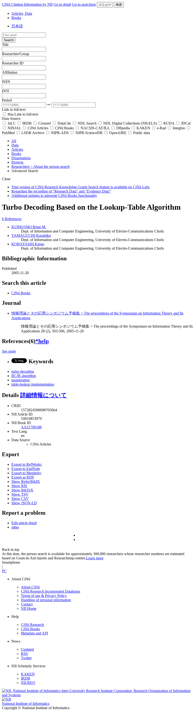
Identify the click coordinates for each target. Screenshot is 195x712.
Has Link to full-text (22, 114)
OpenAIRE (117, 133)
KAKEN (143, 128)
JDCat (185, 123)
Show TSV (20, 494)
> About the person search (50, 167)
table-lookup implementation (32, 384)
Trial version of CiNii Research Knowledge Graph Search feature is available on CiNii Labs (80, 187)
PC (4, 571)
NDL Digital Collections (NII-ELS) (130, 123)
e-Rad (161, 128)
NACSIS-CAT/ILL (95, 128)
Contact (27, 604)
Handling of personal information (46, 600)
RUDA (168, 123)
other (15, 527)
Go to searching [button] (84, 4)
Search (9, 40)
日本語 (17, 26)
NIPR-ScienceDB (88, 133)
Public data (141, 133)
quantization (20, 380)
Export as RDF (22, 477)
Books (16, 18)
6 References (11, 219)
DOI (5, 91)
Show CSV (20, 499)
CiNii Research (32, 625)
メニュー (105, 4)
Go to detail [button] (62, 4)
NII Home (28, 608)
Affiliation (9, 72)
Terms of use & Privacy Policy (44, 596)
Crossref (44, 123)
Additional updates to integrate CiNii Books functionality (54, 196)
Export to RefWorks (26, 464)
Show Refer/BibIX (25, 482)
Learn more (94, 558)
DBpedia (123, 128)
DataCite (64, 123)
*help (42, 341)
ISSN (6, 82)
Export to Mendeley (26, 473)
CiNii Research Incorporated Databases (50, 591)
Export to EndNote (25, 469)
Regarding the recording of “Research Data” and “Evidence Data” (61, 191)
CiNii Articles (38, 128)
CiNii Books (64, 128)
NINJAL (14, 128)
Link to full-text (13, 109)
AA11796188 (31, 427)
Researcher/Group (15, 54)
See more (9, 351)
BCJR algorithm (23, 376)
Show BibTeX (22, 490)
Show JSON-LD (24, 503)
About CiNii (30, 587)
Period (7, 100)
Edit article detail (24, 523)
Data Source (11, 118)
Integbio (179, 128)
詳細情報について (43, 395)
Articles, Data (21, 13)
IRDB (27, 123)
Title (5, 45)
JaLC (12, 123)
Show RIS (19, 486)
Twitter (26, 658)
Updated (27, 649)
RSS (24, 654)
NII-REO (28, 683)
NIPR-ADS (60, 133)
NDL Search (87, 123)
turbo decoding (22, 371)
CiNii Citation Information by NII (27, 4)
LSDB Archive (32, 133)
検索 (119, 4)
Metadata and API (34, 633)
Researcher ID (13, 63)
